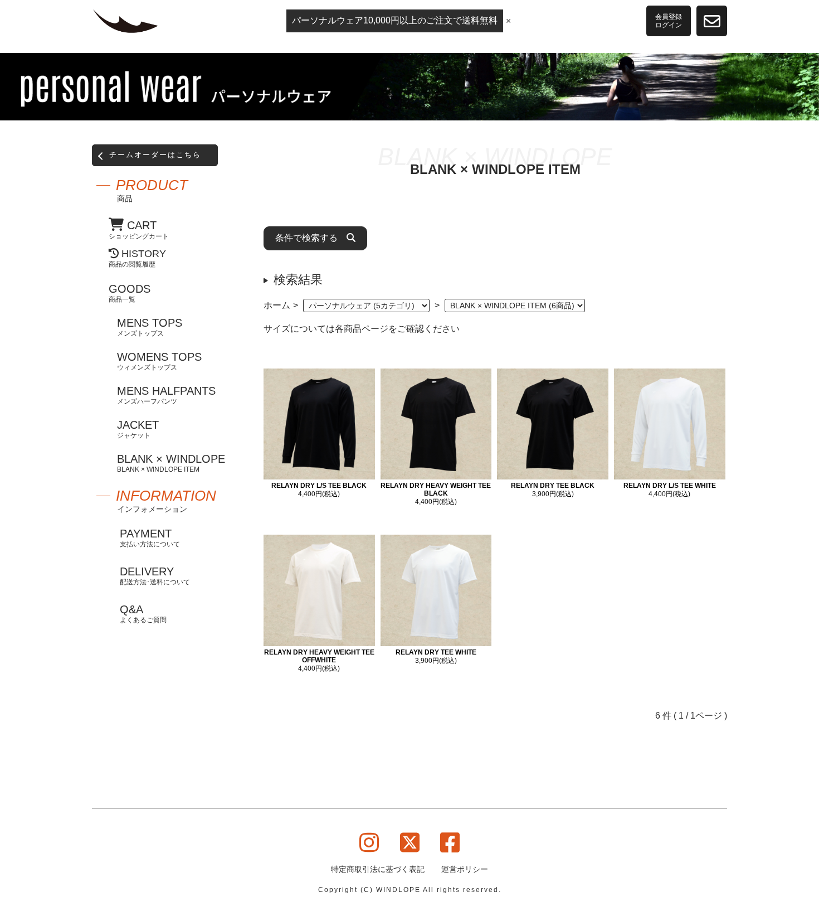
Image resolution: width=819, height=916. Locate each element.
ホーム (277, 305)
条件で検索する (311, 238)
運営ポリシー (464, 869)
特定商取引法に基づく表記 (378, 869)
